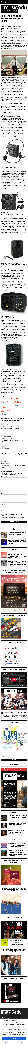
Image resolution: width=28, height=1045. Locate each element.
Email (2, 499)
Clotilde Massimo (7, 436)
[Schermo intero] (25, 685)
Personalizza (7, 1042)
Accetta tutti (14, 1038)
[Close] (26, 1020)
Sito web (3, 504)
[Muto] (23, 685)
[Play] (2, 685)
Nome (2, 493)
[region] (14, 1032)
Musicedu (7, 448)
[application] (14, 679)
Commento (4, 476)
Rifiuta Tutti (20, 1042)
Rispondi (2, 432)
